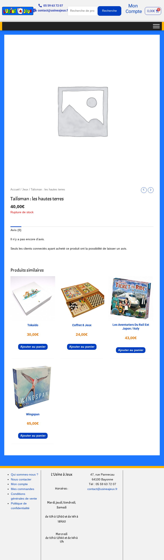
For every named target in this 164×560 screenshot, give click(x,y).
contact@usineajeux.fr (102, 489)
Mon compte (19, 484)
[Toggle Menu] (156, 26)
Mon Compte (134, 8)
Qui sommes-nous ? (24, 474)
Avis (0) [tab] (15, 230)
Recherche (109, 10)
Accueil (15, 189)
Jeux (25, 189)
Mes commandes (22, 489)
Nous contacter (21, 479)
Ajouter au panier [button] (32, 346)
